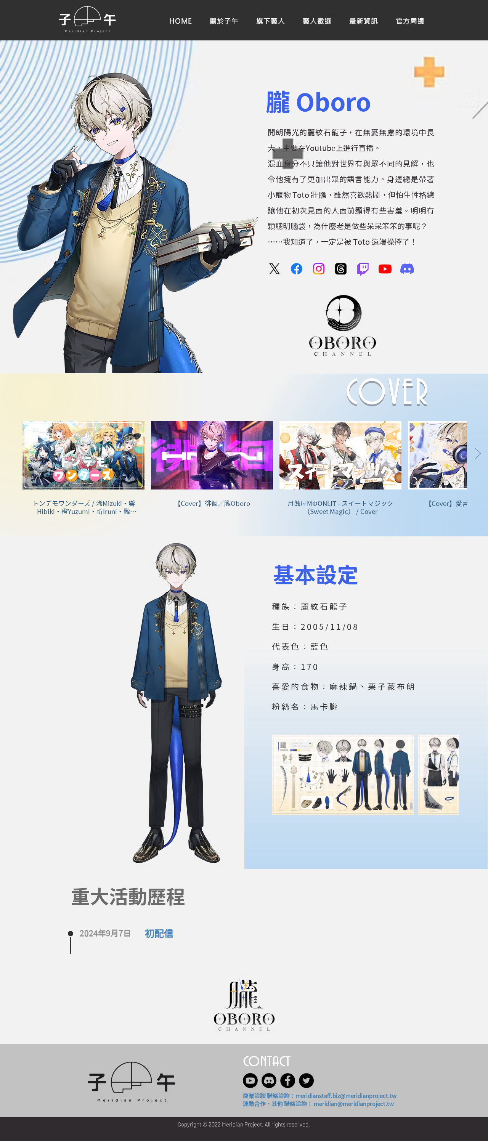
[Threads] (340, 268)
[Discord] (407, 268)
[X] (274, 268)
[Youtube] (250, 1080)
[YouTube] (385, 268)
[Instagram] (318, 268)
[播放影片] (83, 455)
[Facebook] (296, 268)
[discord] (269, 1080)
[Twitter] (306, 1080)
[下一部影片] (477, 453)
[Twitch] (363, 268)
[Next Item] (445, 774)
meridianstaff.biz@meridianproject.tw (345, 1096)
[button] (410, 20)
